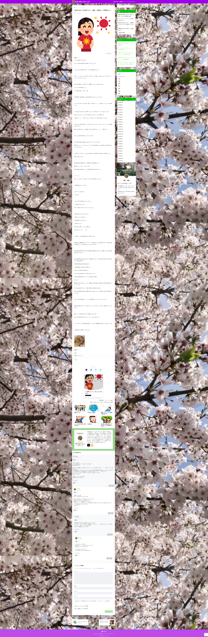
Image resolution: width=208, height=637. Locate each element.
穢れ (102, 402)
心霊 (119, 81)
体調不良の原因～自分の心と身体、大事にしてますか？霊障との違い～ (126, 15)
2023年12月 (120, 129)
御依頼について (123, 1)
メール (76, 591)
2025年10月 (120, 102)
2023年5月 (120, 146)
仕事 (119, 78)
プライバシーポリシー (131, 1)
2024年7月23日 (78, 490)
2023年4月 (120, 148)
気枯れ (95, 402)
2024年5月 (120, 119)
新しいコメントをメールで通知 (81, 606)
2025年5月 (120, 107)
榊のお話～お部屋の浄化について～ (125, 43)
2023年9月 (120, 136)
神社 (119, 86)
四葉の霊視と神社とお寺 (82, 1)
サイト (75, 596)
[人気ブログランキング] (79, 341)
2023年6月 (120, 143)
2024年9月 (120, 114)
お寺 (119, 74)
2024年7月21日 (78, 457)
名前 (75, 586)
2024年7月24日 (80, 539)
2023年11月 (120, 131)
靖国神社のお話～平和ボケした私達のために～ (126, 29)
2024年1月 (120, 126)
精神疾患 (106, 402)
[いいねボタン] (75, 58)
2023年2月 (120, 153)
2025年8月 (120, 104)
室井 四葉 (78, 488)
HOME (104, 631)
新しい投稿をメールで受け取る (81, 608)
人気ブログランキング (78, 347)
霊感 (119, 93)
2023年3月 (120, 151)
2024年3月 (120, 121)
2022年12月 (120, 158)
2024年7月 (120, 117)
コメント (76, 571)
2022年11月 (120, 160)
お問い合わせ (116, 1)
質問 (119, 88)
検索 (135, 6)
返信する (111, 485)
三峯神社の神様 (121, 32)
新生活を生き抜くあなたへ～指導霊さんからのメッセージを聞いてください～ (126, 24)
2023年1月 (120, 155)
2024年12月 (120, 112)
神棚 (119, 83)
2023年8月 (120, 138)
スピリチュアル (107, 400)
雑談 (112, 400)
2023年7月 (120, 141)
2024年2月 (120, 124)
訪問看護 (111, 402)
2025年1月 (120, 109)
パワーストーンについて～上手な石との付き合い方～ (126, 19)
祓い (99, 402)
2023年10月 (120, 134)
